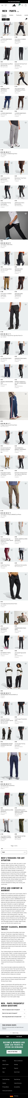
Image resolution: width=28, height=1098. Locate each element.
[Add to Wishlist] (11, 24)
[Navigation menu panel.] (2, 5)
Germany (16, 1095)
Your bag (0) (19, 1036)
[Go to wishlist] (5, 5)
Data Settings (17, 1079)
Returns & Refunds (18, 1060)
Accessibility (17, 1087)
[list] (14, 15)
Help (3, 1072)
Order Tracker (5, 1064)
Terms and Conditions (7, 1090)
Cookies (4, 1083)
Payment (16, 1068)
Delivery (4, 1060)
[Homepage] (14, 6)
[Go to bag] (25, 5)
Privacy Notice (5, 1087)
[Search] (22, 5)
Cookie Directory (17, 1083)
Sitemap (16, 1064)
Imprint (4, 1068)
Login (7, 1036)
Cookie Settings (5, 1079)
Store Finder (17, 1072)
